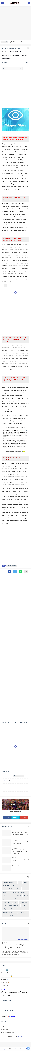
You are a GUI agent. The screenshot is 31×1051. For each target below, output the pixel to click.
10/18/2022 (16, 848)
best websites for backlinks (11, 889)
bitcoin (25, 889)
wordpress (21, 912)
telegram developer (15, 48)
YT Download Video (8, 1032)
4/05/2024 (15, 840)
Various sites (22, 909)
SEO (15, 902)
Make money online (21, 899)
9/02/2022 (15, 857)
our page (8, 817)
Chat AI (5, 892)
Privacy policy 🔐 (7, 976)
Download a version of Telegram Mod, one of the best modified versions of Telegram (20, 851)
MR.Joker (5, 1026)
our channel (24, 817)
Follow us (16, 817)
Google (26, 895)
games (19, 895)
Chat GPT (5, 1029)
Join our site (16, 804)
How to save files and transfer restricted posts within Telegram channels (20, 834)
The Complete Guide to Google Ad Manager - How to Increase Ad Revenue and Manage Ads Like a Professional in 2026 (15, 946)
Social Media (23, 902)
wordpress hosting (8, 915)
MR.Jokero (3, 989)
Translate (12, 1016)
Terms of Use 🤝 (7, 973)
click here (23, 451)
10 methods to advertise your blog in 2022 (20, 860)
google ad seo (7, 899)
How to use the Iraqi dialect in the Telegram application (20, 842)
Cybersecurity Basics (19, 892)
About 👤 (5, 979)
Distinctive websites (8, 895)
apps (25, 882)
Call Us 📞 (5, 985)
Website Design (7, 912)
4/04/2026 (5, 942)
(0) (28, 62)
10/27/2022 (16, 865)
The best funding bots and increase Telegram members (19, 868)
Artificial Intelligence (9, 885)
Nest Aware (6, 902)
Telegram (24, 905)
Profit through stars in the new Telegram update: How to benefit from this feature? (19, 42)
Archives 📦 (6, 982)
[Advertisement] (15, 22)
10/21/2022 (16, 831)
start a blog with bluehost (10, 905)
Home (4, 48)
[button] (9, 571)
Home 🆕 (5, 970)
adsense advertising (9, 882)
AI (19, 882)
